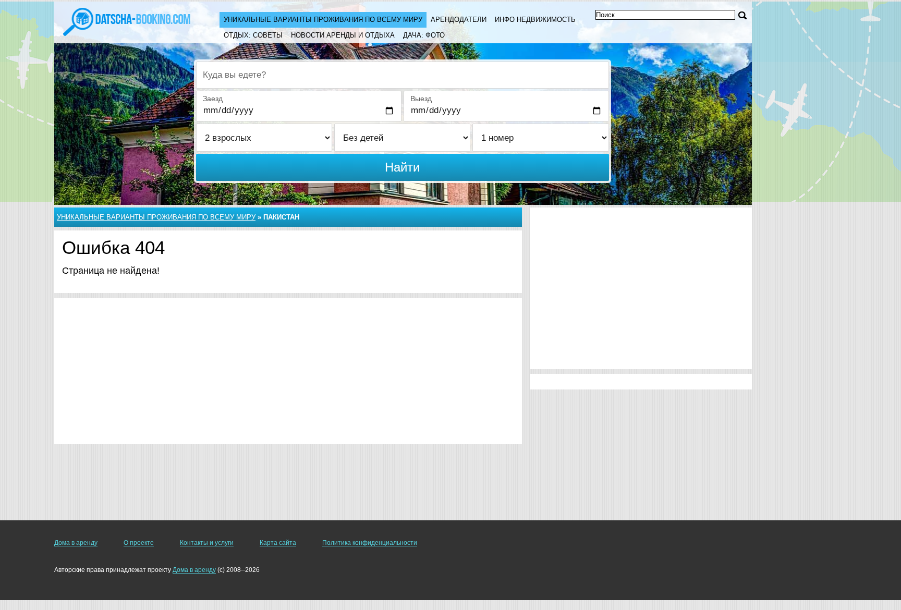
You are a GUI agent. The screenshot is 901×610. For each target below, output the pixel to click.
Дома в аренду (76, 542)
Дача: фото (424, 35)
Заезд (213, 98)
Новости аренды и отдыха (343, 35)
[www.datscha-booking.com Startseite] (126, 21)
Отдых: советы (253, 35)
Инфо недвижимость (535, 19)
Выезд (421, 98)
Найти (402, 167)
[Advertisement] (288, 371)
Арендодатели (458, 19)
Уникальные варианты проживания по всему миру (323, 19)
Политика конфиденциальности (369, 542)
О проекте (139, 542)
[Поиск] (742, 15)
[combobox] (402, 75)
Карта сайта (278, 542)
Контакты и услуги (207, 542)
